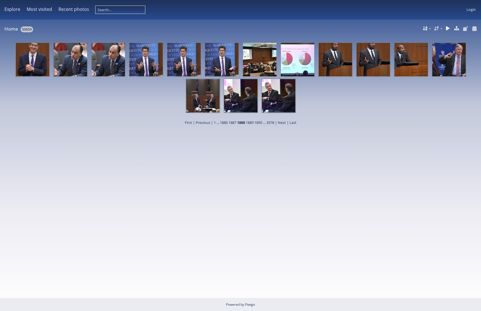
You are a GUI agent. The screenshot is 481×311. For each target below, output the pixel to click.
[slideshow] (448, 28)
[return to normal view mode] (456, 28)
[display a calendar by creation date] (474, 28)
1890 (258, 122)
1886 (224, 122)
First (188, 122)
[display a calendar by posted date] (465, 28)
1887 (232, 122)
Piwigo (250, 304)
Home (11, 29)
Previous (203, 122)
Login (471, 9)
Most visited (39, 9)
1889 (250, 122)
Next (282, 122)
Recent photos (73, 9)
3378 (270, 122)
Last (292, 122)
